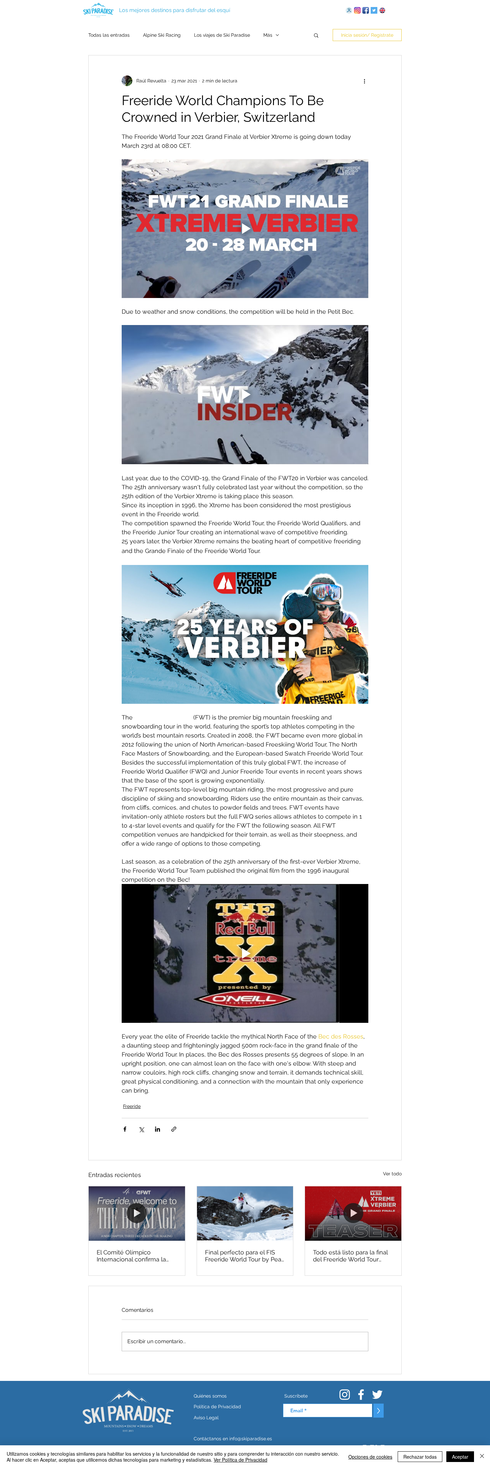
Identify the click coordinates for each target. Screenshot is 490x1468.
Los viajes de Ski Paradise (222, 35)
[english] (382, 10)
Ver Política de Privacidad (240, 1459)
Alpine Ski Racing (162, 35)
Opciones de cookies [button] (370, 1456)
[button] (316, 35)
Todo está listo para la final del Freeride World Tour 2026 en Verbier (350, 1256)
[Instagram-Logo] (357, 10)
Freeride (132, 1106)
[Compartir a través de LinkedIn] (157, 1129)
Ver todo (392, 1173)
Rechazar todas (420, 1456)
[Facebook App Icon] (365, 10)
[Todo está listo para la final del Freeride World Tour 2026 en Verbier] (353, 1213)
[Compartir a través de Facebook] (125, 1129)
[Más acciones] (364, 81)
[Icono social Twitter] (374, 10)
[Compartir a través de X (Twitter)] (141, 1129)
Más (267, 35)
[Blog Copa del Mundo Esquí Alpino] (349, 10)
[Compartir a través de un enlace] (174, 1129)
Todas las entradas (109, 35)
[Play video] (245, 228)
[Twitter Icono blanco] (377, 1395)
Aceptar (460, 1456)
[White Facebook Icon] (361, 1395)
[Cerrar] (482, 1457)
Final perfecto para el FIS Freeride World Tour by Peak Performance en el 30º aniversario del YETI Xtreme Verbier (245, 1256)
